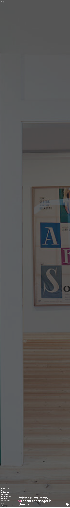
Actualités (4, 494)
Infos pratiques (6, 496)
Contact (3, 503)
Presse (3, 502)
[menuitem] (7, 489)
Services (4, 498)
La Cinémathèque (7, 489)
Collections (5, 493)
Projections (5, 491)
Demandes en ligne (5, 500)
